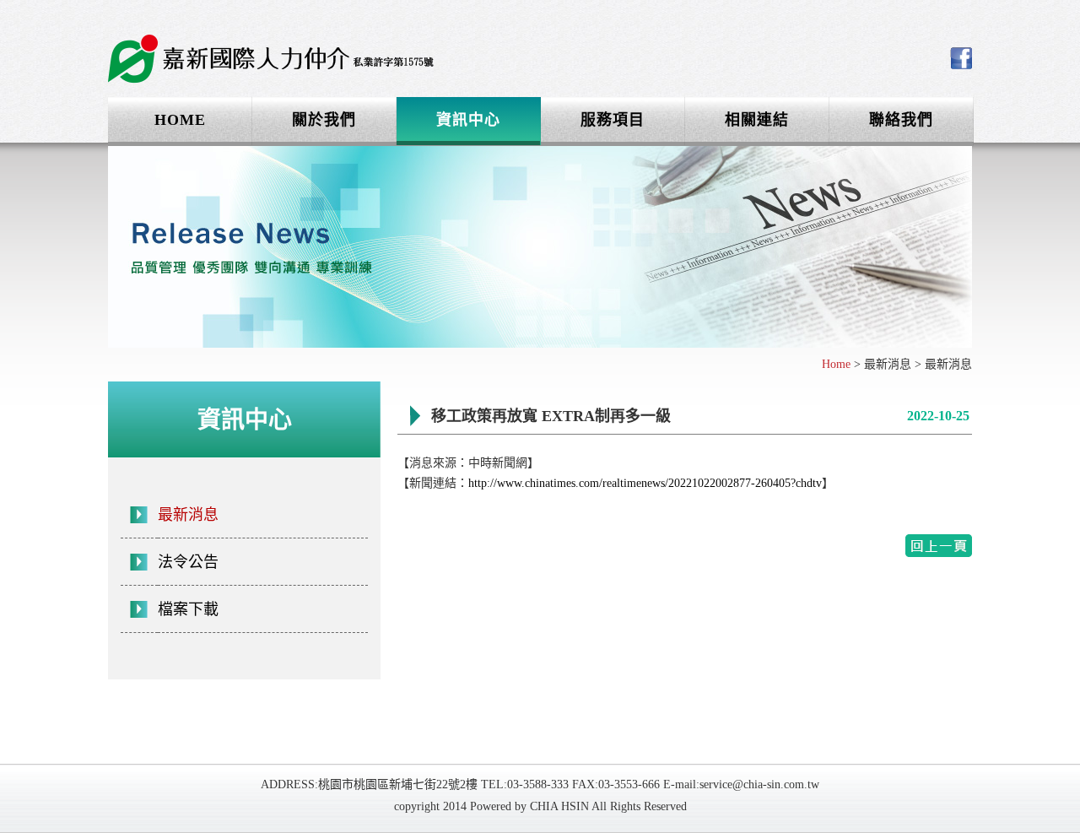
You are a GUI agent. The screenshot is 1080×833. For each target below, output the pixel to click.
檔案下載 (188, 609)
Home (836, 364)
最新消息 (188, 514)
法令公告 (188, 562)
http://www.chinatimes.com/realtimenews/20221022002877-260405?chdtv (645, 483)
